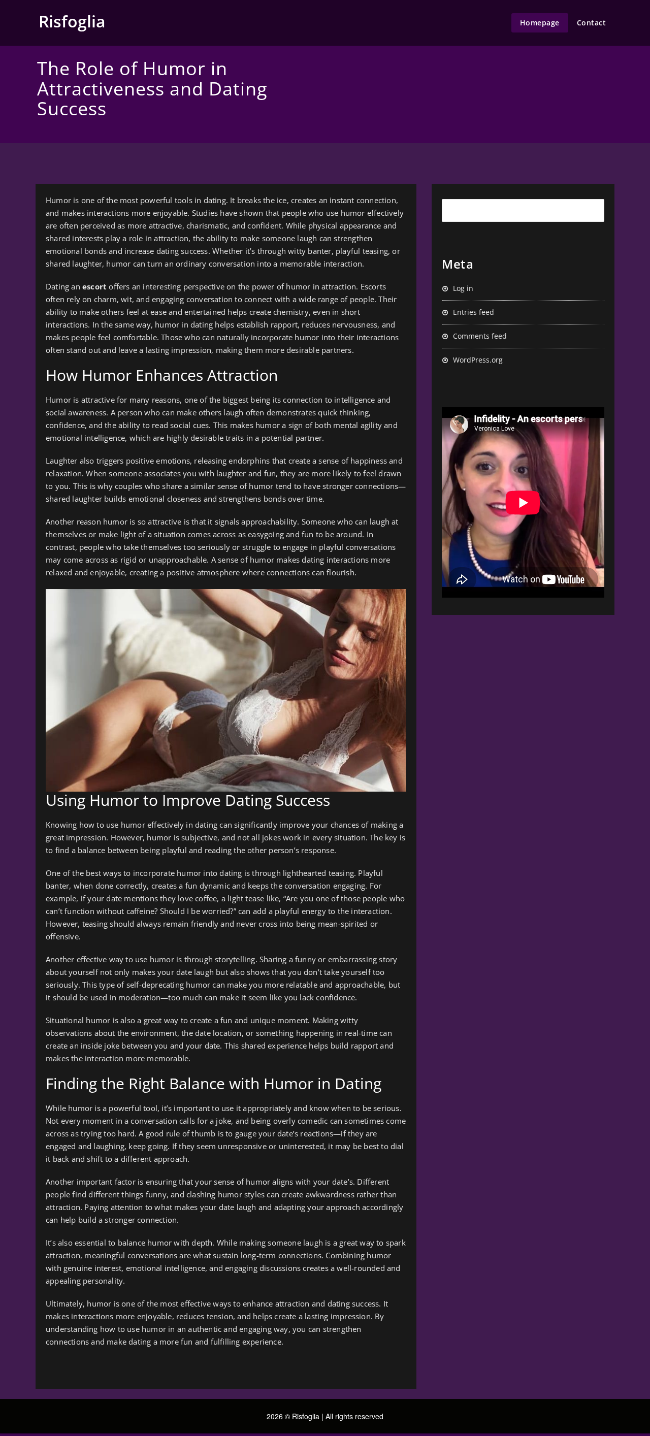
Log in (463, 288)
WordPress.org (478, 360)
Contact (591, 22)
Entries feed (473, 312)
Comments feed (480, 336)
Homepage (540, 22)
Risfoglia (72, 21)
